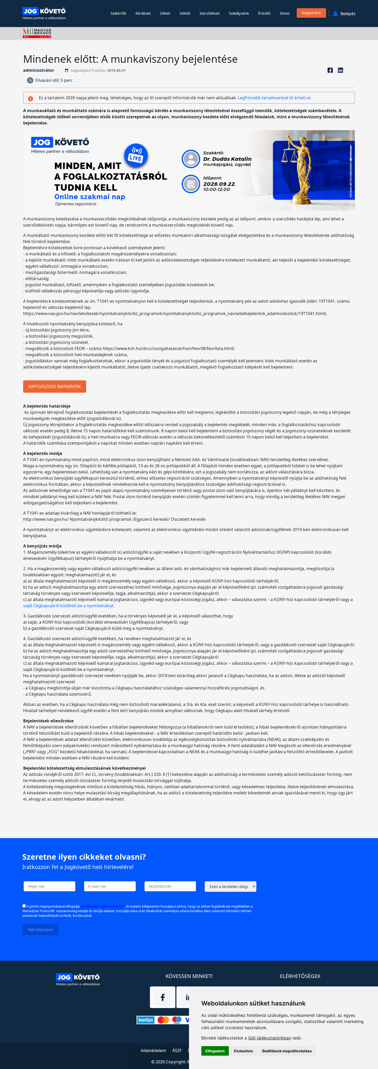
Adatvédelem (153, 1050)
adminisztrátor (38, 70)
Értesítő (264, 13)
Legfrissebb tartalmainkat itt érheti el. (274, 98)
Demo (285, 13)
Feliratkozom (40, 929)
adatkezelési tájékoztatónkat (102, 906)
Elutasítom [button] (243, 1051)
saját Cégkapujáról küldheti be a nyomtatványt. (69, 605)
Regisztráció (311, 13)
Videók (184, 13)
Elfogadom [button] (215, 1051)
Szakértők (118, 13)
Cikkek (165, 13)
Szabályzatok (239, 13)
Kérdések (143, 13)
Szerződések (210, 13)
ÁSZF (177, 1050)
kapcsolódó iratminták (54, 386)
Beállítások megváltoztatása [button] (287, 1051)
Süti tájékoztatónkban (269, 1037)
